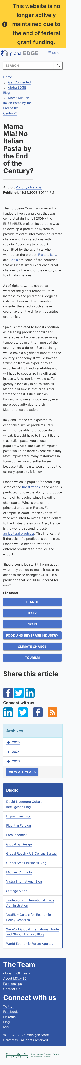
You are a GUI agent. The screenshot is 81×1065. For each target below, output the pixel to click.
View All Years (22, 772)
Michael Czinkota (19, 872)
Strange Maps (16, 891)
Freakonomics (16, 835)
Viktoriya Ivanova (29, 187)
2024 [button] (13, 752)
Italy (53, 255)
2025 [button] (13, 742)
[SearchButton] (58, 66)
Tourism (32, 658)
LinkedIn (9, 1017)
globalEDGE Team (16, 973)
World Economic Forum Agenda (29, 944)
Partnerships (12, 984)
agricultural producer (18, 533)
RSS (6, 1027)
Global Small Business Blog (26, 863)
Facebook (10, 1012)
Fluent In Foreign (18, 825)
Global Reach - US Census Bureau (31, 853)
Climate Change (32, 646)
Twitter (8, 1006)
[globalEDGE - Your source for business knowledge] (19, 53)
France (43, 255)
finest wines (31, 487)
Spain (14, 260)
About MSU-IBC (15, 978)
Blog (6, 1022)
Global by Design (19, 844)
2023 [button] (13, 761)
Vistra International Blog (24, 881)
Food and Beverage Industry (32, 635)
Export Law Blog (18, 816)
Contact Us (11, 989)
